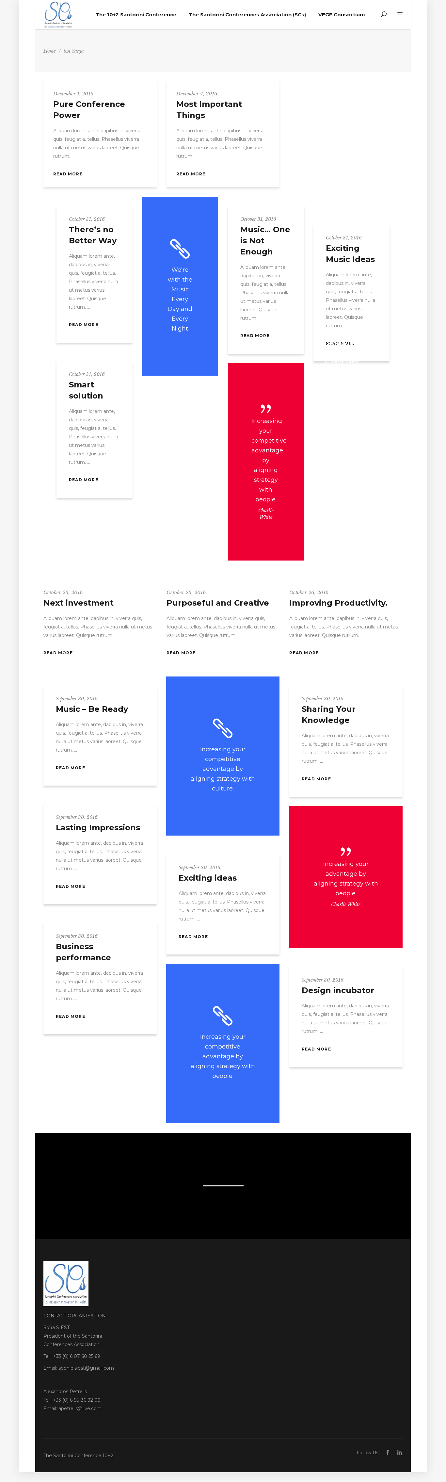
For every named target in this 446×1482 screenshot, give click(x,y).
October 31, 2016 (87, 219)
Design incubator (338, 990)
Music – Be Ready (92, 709)
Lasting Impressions (98, 827)
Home (49, 51)
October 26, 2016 (63, 592)
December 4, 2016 (196, 93)
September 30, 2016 (77, 699)
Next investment (78, 603)
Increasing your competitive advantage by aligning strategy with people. (269, 460)
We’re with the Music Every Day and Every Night (179, 299)
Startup (63, 692)
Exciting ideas (208, 878)
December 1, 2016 (73, 93)
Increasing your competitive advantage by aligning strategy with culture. (223, 769)
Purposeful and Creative (218, 603)
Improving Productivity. (338, 603)
